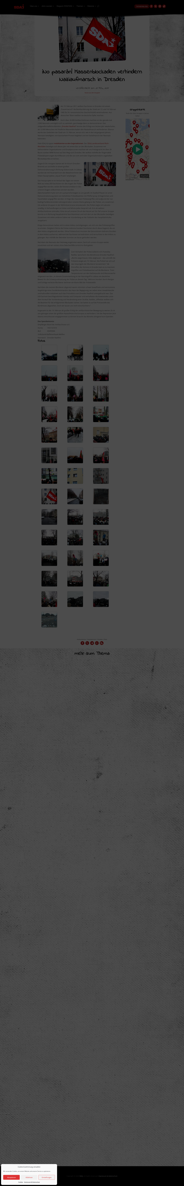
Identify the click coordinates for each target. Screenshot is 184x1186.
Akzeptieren (11, 1177)
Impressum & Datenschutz (32, 1182)
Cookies (20, 1182)
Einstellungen (47, 1177)
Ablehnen (29, 1177)
